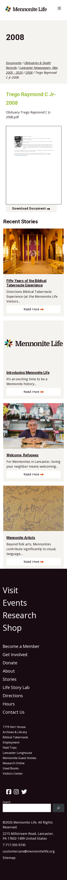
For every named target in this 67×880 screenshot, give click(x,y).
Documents (13, 63)
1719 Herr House (14, 727)
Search (7, 802)
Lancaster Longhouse (17, 753)
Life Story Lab (16, 687)
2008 (28, 72)
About (9, 671)
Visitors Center (13, 773)
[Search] (58, 808)
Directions (13, 695)
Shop (12, 627)
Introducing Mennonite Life (27, 372)
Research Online (13, 763)
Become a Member (21, 646)
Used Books (11, 768)
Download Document (29, 208)
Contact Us (13, 712)
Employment (11, 742)
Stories (9, 679)
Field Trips (10, 748)
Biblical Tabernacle (15, 737)
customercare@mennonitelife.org (29, 851)
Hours (9, 704)
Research (19, 615)
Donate (10, 663)
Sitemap (9, 858)
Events (15, 602)
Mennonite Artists (20, 538)
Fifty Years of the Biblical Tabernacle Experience (26, 283)
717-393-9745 (16, 845)
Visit (10, 590)
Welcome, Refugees (22, 455)
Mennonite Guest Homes (19, 758)
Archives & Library (15, 732)
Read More (31, 309)
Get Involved (15, 654)
